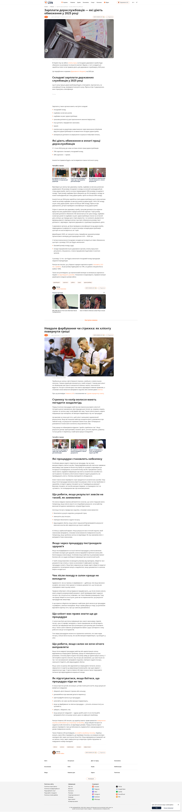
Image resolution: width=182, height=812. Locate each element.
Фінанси (52, 6)
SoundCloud (121, 794)
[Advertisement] (78, 98)
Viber (95, 791)
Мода (46, 772)
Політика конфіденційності (52, 788)
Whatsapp (97, 799)
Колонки (99, 2)
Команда (70, 797)
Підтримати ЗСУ (124, 2)
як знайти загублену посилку (85, 733)
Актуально (71, 761)
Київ (69, 766)
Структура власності (74, 795)
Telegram (96, 789)
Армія (79, 2)
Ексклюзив (47, 766)
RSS (119, 797)
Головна (46, 6)
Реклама (70, 793)
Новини (72, 2)
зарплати (65, 282)
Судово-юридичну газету (95, 393)
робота (73, 282)
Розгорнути (91, 778)
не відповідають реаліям (66, 275)
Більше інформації (168, 808)
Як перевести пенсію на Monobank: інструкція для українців (60, 180)
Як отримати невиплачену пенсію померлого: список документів (97, 180)
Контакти (71, 791)
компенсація (70, 747)
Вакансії (70, 788)
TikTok (120, 786)
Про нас (70, 786)
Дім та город (95, 761)
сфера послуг (87, 747)
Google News (121, 789)
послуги (79, 747)
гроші (79, 282)
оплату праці (72, 63)
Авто (45, 761)
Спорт (92, 2)
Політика (117, 772)
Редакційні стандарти (50, 793)
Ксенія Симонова (61, 289)
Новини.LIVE (69, 393)
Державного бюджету (78, 71)
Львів (92, 766)
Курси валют (71, 799)
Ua (132, 2)
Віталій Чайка (60, 753)
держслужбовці (88, 282)
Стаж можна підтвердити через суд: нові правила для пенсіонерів (78, 180)
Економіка (86, 2)
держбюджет (56, 282)
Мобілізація (117, 766)
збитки (100, 390)
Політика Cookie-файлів (51, 795)
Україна (65, 2)
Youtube (96, 786)
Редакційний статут (50, 791)
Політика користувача (50, 786)
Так (157, 808)
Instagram (97, 794)
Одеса (93, 772)
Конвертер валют (73, 801)
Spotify (120, 791)
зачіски (62, 747)
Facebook (97, 797)
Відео (107, 2)
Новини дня (71, 772)
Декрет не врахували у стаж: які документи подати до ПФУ (96, 451)
